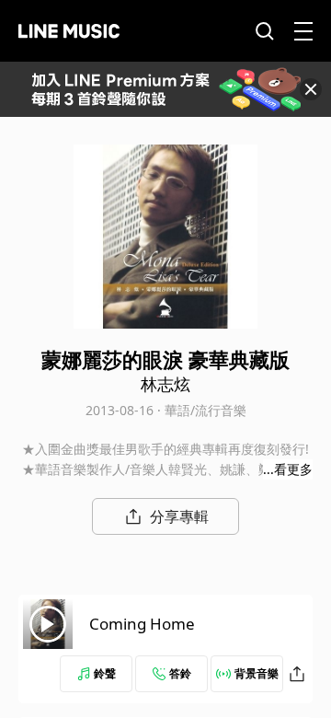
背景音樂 (256, 673)
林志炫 (165, 384)
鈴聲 (105, 673)
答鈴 (180, 673)
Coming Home (142, 623)
